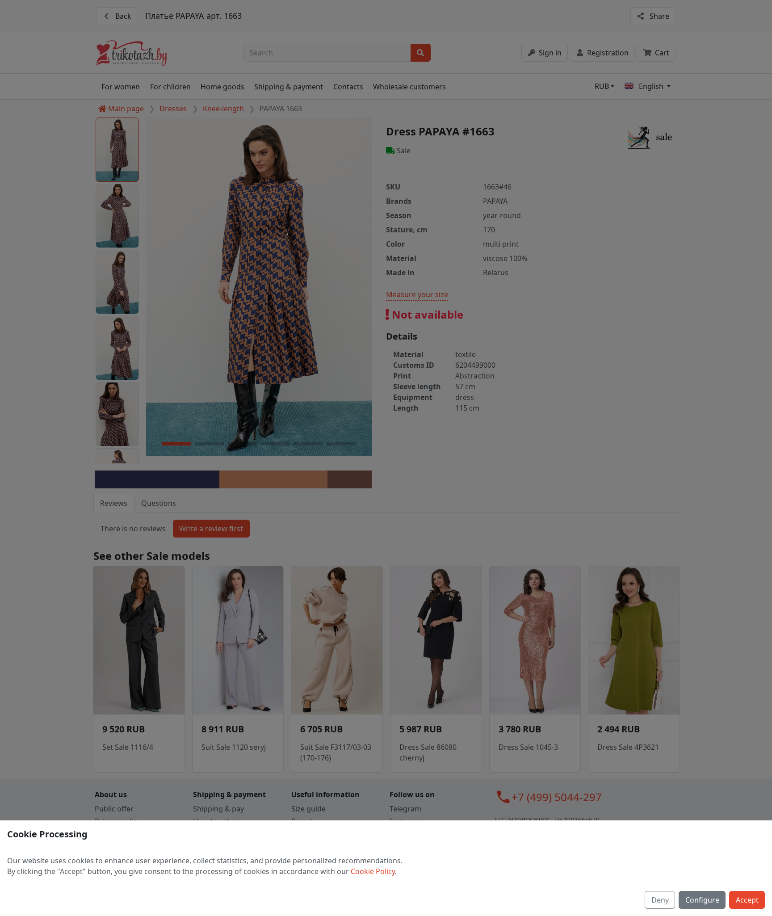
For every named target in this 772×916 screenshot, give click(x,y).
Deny (660, 900)
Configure (702, 900)
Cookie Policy (373, 871)
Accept (747, 900)
